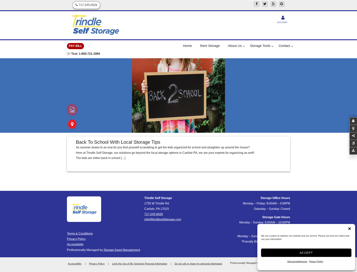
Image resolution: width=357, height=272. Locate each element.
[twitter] (265, 4)
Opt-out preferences (297, 261)
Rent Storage (210, 46)
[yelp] (273, 4)
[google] (281, 4)
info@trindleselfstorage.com (162, 219)
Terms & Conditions (80, 233)
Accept (306, 252)
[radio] (72, 110)
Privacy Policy (316, 261)
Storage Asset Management (121, 250)
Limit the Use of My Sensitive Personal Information (139, 263)
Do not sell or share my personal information (198, 263)
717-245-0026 (153, 214)
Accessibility (75, 244)
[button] (349, 228)
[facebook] (256, 4)
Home (187, 46)
